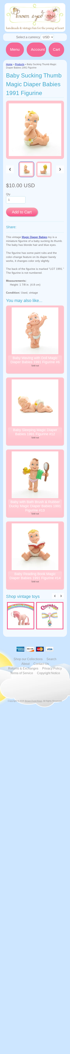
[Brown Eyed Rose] (35, 29)
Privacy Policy (52, 668)
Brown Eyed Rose (33, 701)
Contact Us (41, 663)
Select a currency (28, 37)
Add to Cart (22, 212)
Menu (15, 49)
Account (38, 49)
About (25, 663)
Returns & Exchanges (23, 668)
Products (19, 64)
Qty (8, 194)
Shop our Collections (28, 659)
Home (9, 64)
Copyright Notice (48, 673)
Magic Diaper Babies (34, 237)
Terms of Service (21, 673)
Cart (56, 49)
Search (51, 659)
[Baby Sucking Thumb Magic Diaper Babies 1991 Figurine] (26, 169)
